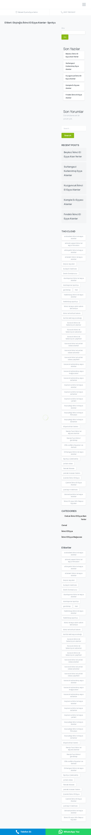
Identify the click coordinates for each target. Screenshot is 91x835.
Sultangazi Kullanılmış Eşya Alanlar (72, 66)
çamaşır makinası (70, 489)
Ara (62, 28)
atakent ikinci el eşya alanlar (73, 258)
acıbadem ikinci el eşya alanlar (73, 237)
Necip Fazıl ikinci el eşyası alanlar (74, 432)
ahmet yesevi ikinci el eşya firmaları (73, 244)
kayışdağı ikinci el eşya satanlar (73, 420)
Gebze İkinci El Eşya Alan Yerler (75, 518)
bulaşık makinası (70, 269)
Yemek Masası (68, 468)
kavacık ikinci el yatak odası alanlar (74, 344)
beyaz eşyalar (69, 264)
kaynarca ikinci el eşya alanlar (73, 386)
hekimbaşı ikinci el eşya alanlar (73, 296)
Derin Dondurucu (70, 273)
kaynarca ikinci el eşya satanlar (73, 393)
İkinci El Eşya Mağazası (71, 537)
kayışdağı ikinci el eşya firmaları (73, 413)
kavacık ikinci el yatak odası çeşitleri (74, 358)
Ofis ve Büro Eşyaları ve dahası (73, 446)
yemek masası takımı (71, 473)
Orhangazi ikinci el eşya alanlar (73, 453)
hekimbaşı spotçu (70, 301)
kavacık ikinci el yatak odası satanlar (74, 351)
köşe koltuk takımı (70, 426)
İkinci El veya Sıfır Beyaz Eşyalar (73, 502)
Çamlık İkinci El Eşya (71, 478)
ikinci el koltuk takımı (71, 313)
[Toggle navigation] (84, 4)
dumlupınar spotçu (71, 285)
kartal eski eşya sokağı (72, 318)
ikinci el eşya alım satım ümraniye (73, 307)
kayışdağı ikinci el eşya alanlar (73, 406)
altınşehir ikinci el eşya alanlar (73, 251)
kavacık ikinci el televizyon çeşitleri (74, 337)
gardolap (67, 290)
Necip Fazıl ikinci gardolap (73, 439)
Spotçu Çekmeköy (70, 459)
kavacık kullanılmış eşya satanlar (74, 379)
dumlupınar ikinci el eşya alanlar (74, 279)
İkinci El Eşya (67, 531)
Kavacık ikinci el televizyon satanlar (74, 330)
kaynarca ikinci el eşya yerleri (73, 400)
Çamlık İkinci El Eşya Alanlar (74, 483)
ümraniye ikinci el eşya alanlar (73, 495)
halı (76, 290)
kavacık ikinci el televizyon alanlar (73, 324)
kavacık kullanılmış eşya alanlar (74, 365)
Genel (64, 525)
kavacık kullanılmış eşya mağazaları (74, 372)
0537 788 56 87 (69, 12)
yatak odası (68, 463)
